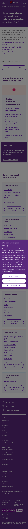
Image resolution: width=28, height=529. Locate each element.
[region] (14, 264)
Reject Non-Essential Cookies (14, 285)
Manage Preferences (14, 280)
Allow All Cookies (14, 276)
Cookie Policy (7, 271)
